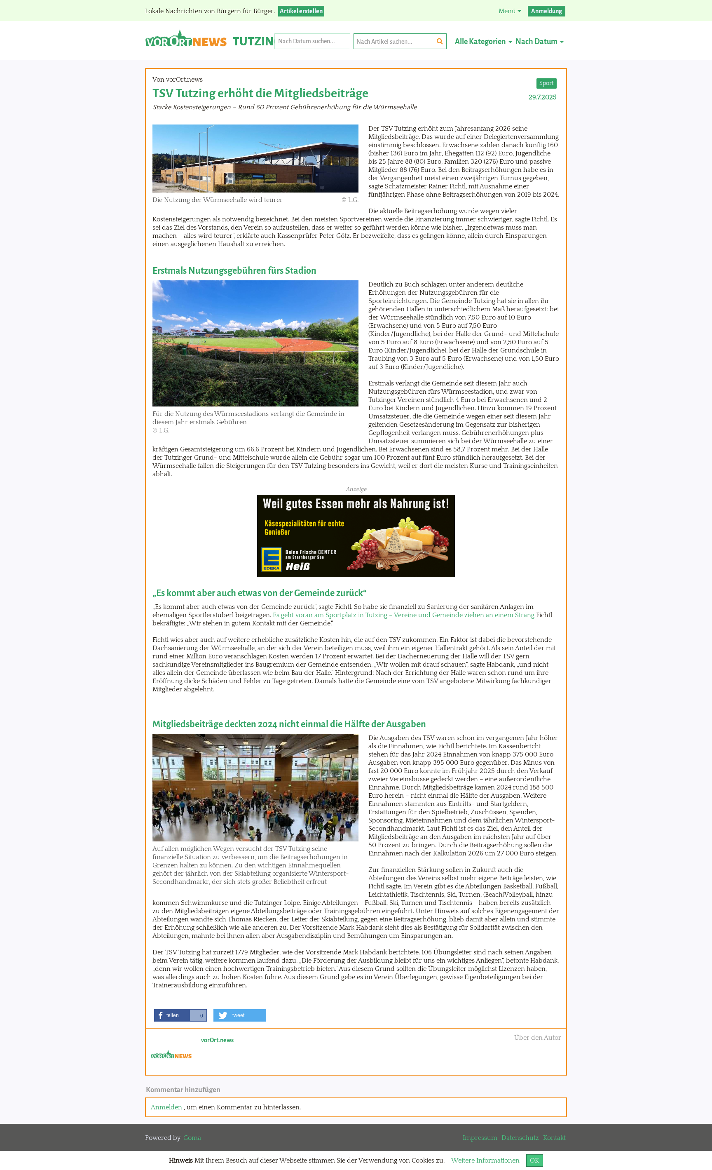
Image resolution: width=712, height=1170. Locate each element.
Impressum (480, 1138)
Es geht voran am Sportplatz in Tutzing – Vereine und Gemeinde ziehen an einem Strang (403, 615)
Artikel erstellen (301, 11)
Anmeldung (546, 11)
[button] (180, 1015)
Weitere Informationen (485, 1160)
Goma (192, 1138)
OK (534, 1160)
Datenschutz (520, 1138)
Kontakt (554, 1138)
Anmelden (166, 1107)
